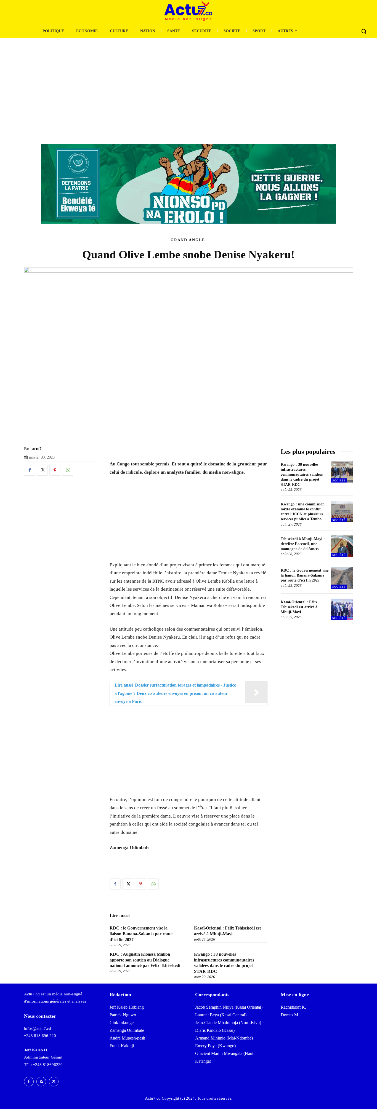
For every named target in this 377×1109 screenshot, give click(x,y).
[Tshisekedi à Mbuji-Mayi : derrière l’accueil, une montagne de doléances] (342, 546)
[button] (363, 31)
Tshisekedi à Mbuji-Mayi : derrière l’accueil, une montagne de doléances (303, 544)
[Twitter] (42, 470)
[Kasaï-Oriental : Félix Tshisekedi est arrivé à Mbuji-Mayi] (342, 609)
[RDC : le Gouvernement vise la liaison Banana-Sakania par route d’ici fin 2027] (342, 578)
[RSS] (41, 1081)
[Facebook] (29, 470)
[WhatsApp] (67, 470)
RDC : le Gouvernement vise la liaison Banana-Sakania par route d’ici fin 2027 (141, 934)
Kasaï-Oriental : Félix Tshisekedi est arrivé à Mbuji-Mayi (299, 607)
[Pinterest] (54, 470)
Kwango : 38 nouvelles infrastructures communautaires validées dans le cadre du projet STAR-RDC (302, 474)
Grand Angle (188, 240)
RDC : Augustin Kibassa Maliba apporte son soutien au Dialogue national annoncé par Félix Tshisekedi (145, 960)
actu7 (36, 449)
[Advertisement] (188, 79)
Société (339, 480)
